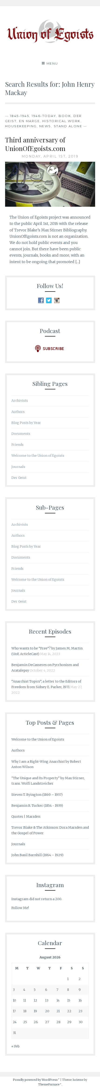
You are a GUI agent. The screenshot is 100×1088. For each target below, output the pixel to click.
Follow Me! (20, 908)
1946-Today (44, 116)
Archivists (19, 400)
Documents (20, 434)
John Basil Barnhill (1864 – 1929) (37, 855)
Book (65, 116)
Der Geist (19, 478)
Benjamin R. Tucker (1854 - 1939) (37, 805)
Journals (18, 467)
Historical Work (61, 121)
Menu (52, 63)
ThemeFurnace (49, 1084)
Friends (17, 445)
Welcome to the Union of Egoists (37, 455)
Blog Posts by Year (26, 423)
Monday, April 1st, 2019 (50, 156)
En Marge (29, 121)
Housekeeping (21, 126)
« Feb (15, 1046)
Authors (18, 412)
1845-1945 (19, 116)
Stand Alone (68, 126)
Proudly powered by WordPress (35, 1079)
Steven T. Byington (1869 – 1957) (37, 795)
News (45, 126)
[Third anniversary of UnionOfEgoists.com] (50, 205)
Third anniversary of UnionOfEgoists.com (35, 143)
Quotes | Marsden (25, 816)
